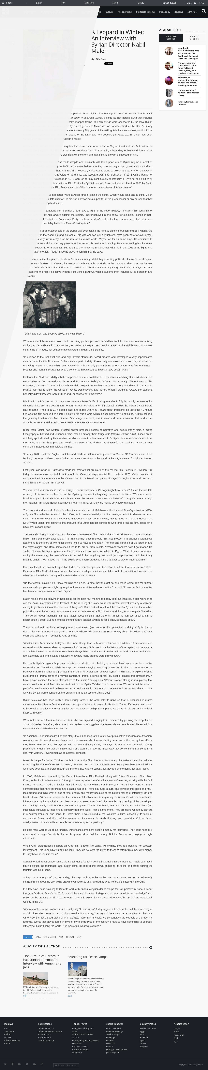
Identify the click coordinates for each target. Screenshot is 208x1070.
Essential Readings (114, 1031)
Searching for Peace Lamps (87, 956)
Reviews (178, 11)
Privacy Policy (44, 1037)
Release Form (44, 1034)
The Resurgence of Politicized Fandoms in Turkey (188, 93)
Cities (74, 1031)
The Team (9, 1031)
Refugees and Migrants (82, 1028)
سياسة (177, 1028)
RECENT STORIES (194, 37)
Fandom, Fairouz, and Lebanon (188, 103)
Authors (7, 1034)
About (7, 1028)
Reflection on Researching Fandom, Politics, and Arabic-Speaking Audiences (188, 81)
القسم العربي (169, 3)
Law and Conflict (79, 1046)
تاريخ (176, 1038)
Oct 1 (25, 996)
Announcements (113, 1028)
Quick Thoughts (113, 1034)
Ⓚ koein (199, 1064)
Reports (109, 1046)
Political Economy (145, 11)
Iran (63, 2)
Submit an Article (46, 1028)
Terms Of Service (46, 1040)
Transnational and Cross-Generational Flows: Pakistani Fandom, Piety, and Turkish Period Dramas (188, 68)
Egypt (39, 2)
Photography (125, 11)
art (79, 937)
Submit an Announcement (50, 1031)
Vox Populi (77, 1052)
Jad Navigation (112, 1052)
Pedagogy (164, 11)
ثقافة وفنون (179, 1035)
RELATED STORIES (171, 37)
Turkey (140, 2)
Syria (115, 2)
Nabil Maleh (50, 937)
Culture (109, 11)
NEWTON (192, 11)
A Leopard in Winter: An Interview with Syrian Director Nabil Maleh (118, 41)
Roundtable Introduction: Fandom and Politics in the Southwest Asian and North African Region (188, 53)
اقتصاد (176, 1032)
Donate (7, 1037)
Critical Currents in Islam (83, 1034)
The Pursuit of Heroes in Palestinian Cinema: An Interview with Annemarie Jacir (42, 961)
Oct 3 (70, 996)
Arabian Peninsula (148, 1028)
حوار (175, 1041)
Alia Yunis (101, 59)
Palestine (89, 2)
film (61, 937)
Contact (7, 1043)
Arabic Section (181, 1023)
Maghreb (144, 1046)
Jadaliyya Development (116, 1049)
